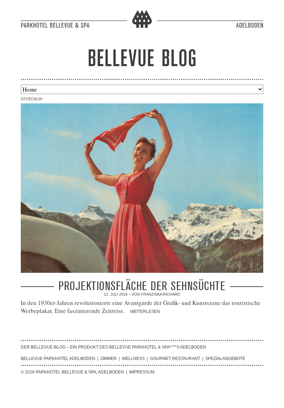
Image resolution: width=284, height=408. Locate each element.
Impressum (141, 372)
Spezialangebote (225, 358)
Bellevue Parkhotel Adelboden (58, 358)
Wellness (133, 358)
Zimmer (108, 358)
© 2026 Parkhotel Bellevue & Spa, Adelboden (72, 372)
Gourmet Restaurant (175, 358)
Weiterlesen (145, 311)
